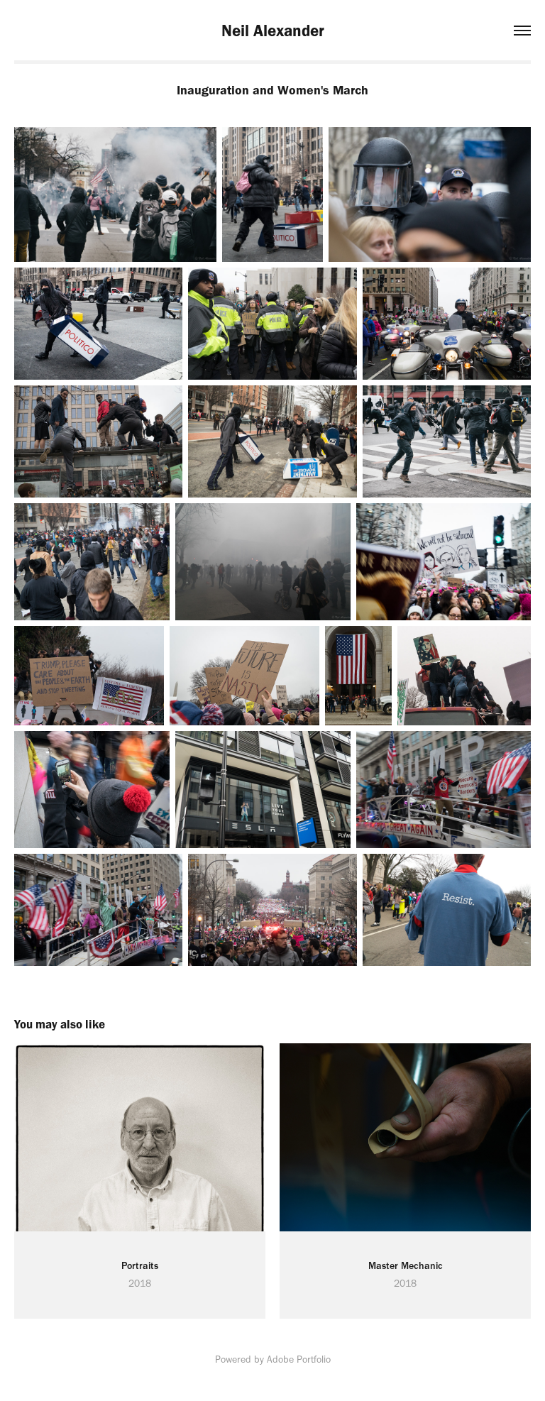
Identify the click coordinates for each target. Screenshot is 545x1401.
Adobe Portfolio (299, 1359)
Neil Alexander (272, 30)
